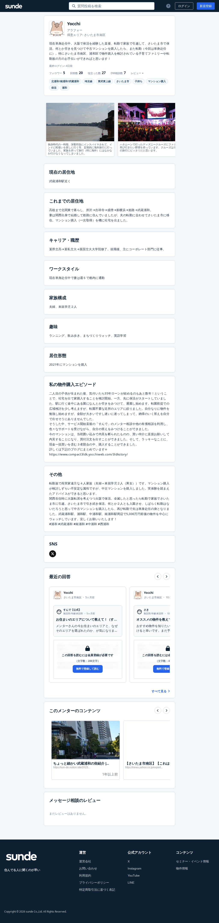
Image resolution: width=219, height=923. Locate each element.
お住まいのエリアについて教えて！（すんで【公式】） (87, 619)
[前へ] (157, 576)
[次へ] (166, 576)
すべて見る (159, 691)
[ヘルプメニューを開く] (168, 6)
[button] (52, 553)
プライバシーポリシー (94, 882)
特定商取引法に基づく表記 (97, 889)
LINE (131, 882)
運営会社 (85, 861)
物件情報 (182, 868)
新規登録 (206, 6)
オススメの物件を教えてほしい (158, 619)
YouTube (134, 875)
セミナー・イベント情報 (192, 861)
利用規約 (85, 875)
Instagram (134, 868)
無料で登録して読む (87, 668)
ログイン (184, 6)
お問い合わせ (88, 868)
